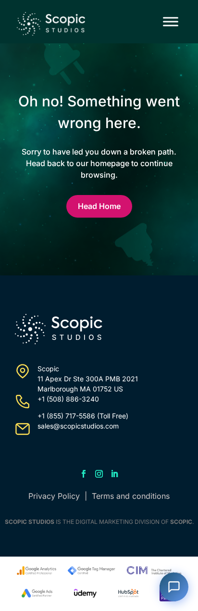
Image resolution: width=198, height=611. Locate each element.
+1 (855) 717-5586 (66, 416)
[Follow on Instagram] (99, 473)
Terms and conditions (131, 496)
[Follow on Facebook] (83, 473)
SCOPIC (181, 521)
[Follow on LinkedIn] (114, 473)
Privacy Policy (54, 496)
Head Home (99, 206)
